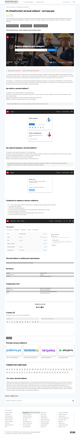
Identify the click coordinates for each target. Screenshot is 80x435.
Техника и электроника (27, 416)
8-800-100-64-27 (36, 70)
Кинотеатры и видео (27, 424)
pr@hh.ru (42, 274)
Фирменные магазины (62, 414)
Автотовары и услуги (27, 417)
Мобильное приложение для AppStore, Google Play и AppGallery (19, 262)
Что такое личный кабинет (28, 2)
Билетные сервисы (8, 416)
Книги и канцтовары (62, 419)
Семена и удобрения (27, 426)
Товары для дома (61, 416)
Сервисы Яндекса (44, 424)
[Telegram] (40, 307)
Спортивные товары (9, 421)
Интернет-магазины (8, 412)
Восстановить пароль (26, 25)
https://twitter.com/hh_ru (45, 293)
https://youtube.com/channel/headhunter (48, 291)
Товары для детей (44, 417)
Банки (6, 426)
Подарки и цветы (61, 423)
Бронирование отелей (27, 421)
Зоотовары (25, 419)
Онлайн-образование (27, 414)
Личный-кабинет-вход (11, 1)
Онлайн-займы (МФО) (45, 423)
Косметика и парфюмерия (63, 417)
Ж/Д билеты (7, 423)
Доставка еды (43, 414)
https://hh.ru (18, 70)
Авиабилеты (60, 421)
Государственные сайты (63, 424)
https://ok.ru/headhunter (45, 289)
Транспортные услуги (45, 421)
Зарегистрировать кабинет (41, 25)
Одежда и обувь (44, 416)
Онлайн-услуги (25, 412)
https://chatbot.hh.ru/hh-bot (45, 276)
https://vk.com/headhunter (45, 288)
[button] (7, 322)
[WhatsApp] (43, 307)
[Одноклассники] (38, 307)
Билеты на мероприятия (27, 423)
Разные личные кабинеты (63, 412)
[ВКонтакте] (36, 307)
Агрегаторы (43, 426)
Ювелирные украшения (45, 419)
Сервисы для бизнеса (9, 424)
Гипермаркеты (7, 414)
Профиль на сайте (40, 2)
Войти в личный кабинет (12, 25)
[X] (41, 307)
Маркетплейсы (43, 412)
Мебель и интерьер (8, 419)
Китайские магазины (9, 417)
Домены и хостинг (61, 426)
